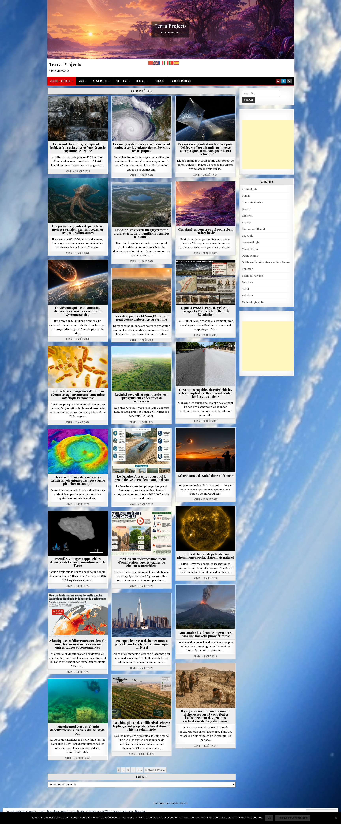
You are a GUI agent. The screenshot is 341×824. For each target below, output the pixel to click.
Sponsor (159, 81)
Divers (89, 187)
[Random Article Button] (278, 81)
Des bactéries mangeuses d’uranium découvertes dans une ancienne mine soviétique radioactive (77, 394)
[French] (161, 62)
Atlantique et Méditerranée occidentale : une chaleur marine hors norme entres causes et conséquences (77, 643)
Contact (141, 81)
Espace (188, 105)
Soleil (207, 515)
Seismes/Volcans (79, 438)
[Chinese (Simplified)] (150, 62)
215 (140, 769)
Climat (134, 277)
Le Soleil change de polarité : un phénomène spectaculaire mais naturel (205, 555)
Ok (269, 817)
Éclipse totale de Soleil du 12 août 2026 (205, 475)
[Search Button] (289, 81)
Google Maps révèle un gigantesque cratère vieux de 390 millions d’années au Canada (141, 233)
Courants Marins (143, 602)
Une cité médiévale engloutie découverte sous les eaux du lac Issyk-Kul (77, 729)
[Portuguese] (171, 62)
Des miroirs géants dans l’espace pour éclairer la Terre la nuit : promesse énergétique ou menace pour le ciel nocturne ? (205, 149)
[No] (336, 818)
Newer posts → (155, 769)
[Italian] (166, 62)
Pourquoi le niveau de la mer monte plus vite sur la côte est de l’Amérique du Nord (142, 643)
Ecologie (150, 356)
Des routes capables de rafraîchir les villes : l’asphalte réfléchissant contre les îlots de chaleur (205, 393)
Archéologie (72, 187)
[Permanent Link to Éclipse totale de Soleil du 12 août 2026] (205, 450)
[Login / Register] (283, 81)
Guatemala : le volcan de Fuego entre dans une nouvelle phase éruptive (205, 634)
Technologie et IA (207, 109)
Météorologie (93, 105)
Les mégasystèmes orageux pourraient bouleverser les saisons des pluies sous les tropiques (141, 147)
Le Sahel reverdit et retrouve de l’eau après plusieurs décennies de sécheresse (141, 397)
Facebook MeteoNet (181, 81)
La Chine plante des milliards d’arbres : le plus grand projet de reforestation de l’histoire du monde (141, 725)
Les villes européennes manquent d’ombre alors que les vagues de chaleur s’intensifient (141, 562)
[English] (155, 62)
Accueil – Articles (60, 81)
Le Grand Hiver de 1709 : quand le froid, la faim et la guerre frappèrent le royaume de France (78, 147)
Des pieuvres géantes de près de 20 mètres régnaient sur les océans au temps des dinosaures (77, 229)
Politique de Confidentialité (293, 817)
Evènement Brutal (68, 105)
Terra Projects (171, 26)
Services (247, 282)
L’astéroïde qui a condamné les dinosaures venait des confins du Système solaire (77, 311)
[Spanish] (176, 62)
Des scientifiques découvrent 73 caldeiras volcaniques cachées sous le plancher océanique (77, 480)
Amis (81, 81)
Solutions (121, 81)
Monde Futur (143, 684)
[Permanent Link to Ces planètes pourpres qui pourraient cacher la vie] (205, 203)
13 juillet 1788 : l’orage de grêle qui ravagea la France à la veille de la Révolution (205, 311)
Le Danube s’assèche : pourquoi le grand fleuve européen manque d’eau (141, 478)
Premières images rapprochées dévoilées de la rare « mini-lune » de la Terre (78, 562)
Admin (69, 171)
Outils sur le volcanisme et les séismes (266, 262)
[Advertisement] (271, 144)
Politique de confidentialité (170, 803)
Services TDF (100, 81)
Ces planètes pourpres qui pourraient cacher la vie (205, 231)
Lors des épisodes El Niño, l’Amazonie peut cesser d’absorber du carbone (141, 317)
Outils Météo (250, 255)
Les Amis (247, 235)
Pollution (204, 105)
